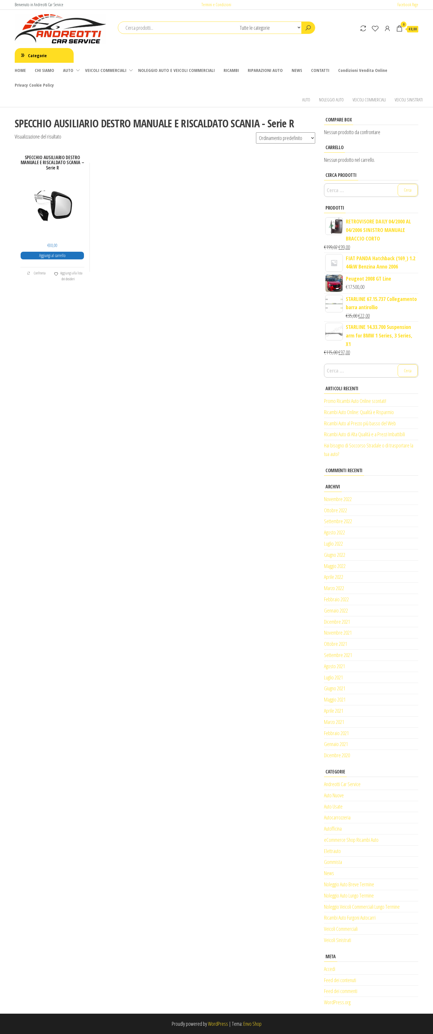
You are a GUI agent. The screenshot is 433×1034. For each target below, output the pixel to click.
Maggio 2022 (335, 565)
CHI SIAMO (44, 70)
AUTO (68, 70)
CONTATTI (320, 70)
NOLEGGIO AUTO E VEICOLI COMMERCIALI (176, 70)
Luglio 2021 (333, 677)
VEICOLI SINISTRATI (409, 100)
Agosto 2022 (334, 532)
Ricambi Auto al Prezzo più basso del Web (360, 423)
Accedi (329, 968)
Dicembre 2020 (337, 755)
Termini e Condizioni (216, 4)
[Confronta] (363, 28)
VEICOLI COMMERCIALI (105, 70)
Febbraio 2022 (336, 599)
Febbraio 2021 (336, 733)
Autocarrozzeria (337, 817)
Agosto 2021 (334, 666)
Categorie (37, 55)
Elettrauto (332, 850)
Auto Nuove (334, 795)
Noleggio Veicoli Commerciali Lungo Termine (362, 906)
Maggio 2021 (335, 699)
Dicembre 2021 (337, 621)
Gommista (333, 861)
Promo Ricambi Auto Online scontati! (355, 400)
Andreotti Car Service (342, 784)
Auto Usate (333, 806)
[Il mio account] (387, 28)
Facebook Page (407, 4)
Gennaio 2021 (336, 743)
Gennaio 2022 (336, 610)
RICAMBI (231, 70)
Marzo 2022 (334, 588)
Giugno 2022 (334, 554)
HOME (20, 70)
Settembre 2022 (338, 521)
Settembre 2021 (338, 654)
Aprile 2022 (333, 576)
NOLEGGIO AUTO (331, 100)
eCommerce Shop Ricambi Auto (351, 839)
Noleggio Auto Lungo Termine (349, 895)
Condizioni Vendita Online (362, 70)
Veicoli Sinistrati (337, 940)
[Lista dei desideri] (375, 28)
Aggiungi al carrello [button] (52, 255)
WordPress (218, 1023)
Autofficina (333, 828)
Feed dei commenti (340, 991)
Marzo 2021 (334, 721)
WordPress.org (337, 1002)
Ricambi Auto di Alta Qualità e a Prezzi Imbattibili (364, 434)
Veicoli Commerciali (341, 928)
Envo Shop (252, 1023)
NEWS (297, 70)
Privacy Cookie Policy (34, 85)
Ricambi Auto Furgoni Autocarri (350, 917)
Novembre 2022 (338, 499)
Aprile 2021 (333, 710)
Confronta (39, 273)
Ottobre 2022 (335, 510)
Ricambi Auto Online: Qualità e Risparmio (359, 412)
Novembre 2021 (338, 632)
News (329, 873)
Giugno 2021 (334, 688)
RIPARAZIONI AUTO (265, 70)
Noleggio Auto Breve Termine (349, 884)
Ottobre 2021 (335, 643)
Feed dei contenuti (340, 980)
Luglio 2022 (333, 543)
